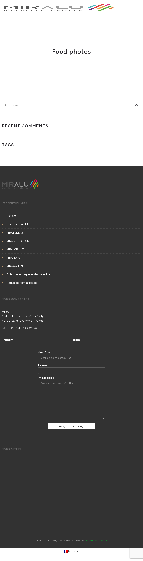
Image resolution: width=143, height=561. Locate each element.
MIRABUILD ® (15, 232)
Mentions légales (96, 540)
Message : (47, 377)
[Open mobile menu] (135, 7)
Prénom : (9, 339)
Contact (11, 215)
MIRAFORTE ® (15, 249)
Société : (45, 352)
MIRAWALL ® (15, 266)
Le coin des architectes (20, 224)
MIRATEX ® (13, 257)
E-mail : (45, 365)
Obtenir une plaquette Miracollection (29, 274)
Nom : (78, 339)
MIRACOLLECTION (18, 241)
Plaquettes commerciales (22, 282)
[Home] (59, 10)
